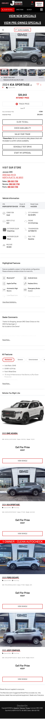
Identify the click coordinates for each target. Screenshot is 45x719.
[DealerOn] (22, 706)
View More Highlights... (9, 302)
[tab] (8, 360)
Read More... (6, 340)
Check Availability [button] (22, 128)
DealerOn (16, 708)
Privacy (28, 708)
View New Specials (22, 16)
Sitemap (22, 708)
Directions (19, 10)
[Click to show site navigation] (41, 9)
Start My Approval (22, 153)
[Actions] (41, 85)
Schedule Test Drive (22, 147)
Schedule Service (39, 4)
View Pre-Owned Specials (22, 23)
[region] (22, 114)
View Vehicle (22, 461)
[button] (8, 10)
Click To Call (22, 122)
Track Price (24, 104)
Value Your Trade (22, 134)
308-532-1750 (12, 181)
